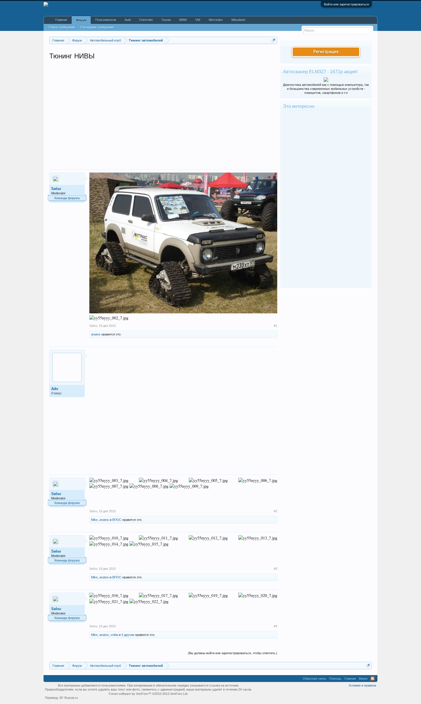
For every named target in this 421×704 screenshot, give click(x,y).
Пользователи (105, 19)
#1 (275, 325)
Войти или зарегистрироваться (346, 4)
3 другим (127, 634)
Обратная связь (314, 678)
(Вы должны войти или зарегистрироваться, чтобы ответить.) (232, 653)
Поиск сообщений (62, 27)
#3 (275, 568)
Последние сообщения (97, 27)
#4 (275, 626)
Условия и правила (362, 685)
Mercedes (216, 19)
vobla (114, 634)
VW (197, 19)
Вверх (363, 678)
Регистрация (326, 52)
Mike (94, 519)
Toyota (166, 19)
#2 (275, 511)
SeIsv (56, 189)
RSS (373, 679)
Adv (54, 389)
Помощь (335, 678)
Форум (81, 20)
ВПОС (116, 519)
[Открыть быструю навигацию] (274, 40)
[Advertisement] (114, 111)
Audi (128, 19)
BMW (183, 19)
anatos (96, 334)
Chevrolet (146, 19)
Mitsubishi (238, 19)
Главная (61, 19)
